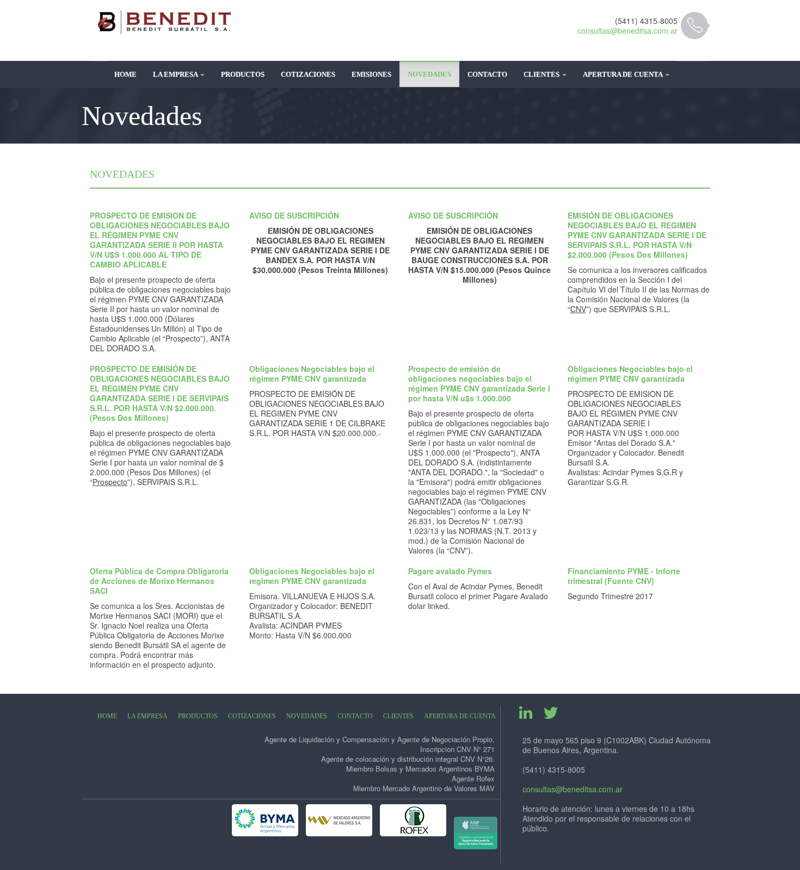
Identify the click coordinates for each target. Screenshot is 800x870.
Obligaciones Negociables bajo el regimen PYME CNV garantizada (311, 576)
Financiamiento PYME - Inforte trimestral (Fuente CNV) (624, 576)
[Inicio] (164, 22)
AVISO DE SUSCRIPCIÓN (294, 215)
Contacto (487, 74)
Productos (242, 74)
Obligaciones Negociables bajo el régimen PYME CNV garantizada (311, 373)
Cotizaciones (308, 74)
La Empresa (176, 74)
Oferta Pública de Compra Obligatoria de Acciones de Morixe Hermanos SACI (159, 581)
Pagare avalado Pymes (450, 571)
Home (125, 74)
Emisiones (371, 74)
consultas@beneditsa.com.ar (627, 30)
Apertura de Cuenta (623, 74)
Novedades (429, 74)
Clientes (542, 74)
